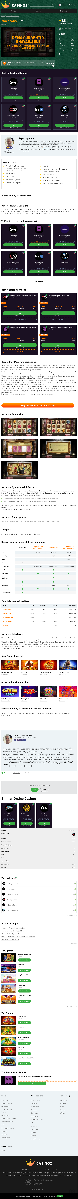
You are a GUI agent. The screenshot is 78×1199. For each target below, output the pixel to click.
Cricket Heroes (7, 621)
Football (5, 625)
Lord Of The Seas (8, 617)
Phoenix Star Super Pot (24, 995)
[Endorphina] (73, 834)
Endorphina (4, 674)
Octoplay (20, 1060)
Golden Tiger (21, 985)
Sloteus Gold (7, 609)
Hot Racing (21, 964)
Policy (62, 1107)
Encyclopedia (5, 1138)
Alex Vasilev (16, 773)
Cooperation (63, 1100)
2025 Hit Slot (7, 613)
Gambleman (21, 1027)
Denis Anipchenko (10, 151)
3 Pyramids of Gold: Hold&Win (68, 547)
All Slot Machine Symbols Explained (12, 934)
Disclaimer (63, 1103)
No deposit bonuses (7, 1128)
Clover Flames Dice (23, 1037)
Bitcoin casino (35, 1107)
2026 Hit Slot (21, 1047)
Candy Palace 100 (23, 974)
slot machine (45, 148)
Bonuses (63, 11)
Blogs (3, 1151)
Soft (32, 1123)
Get (20, 313)
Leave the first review (65, 23)
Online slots (5, 1115)
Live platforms (35, 1139)
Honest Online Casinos (8, 1118)
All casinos (39, 281)
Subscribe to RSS (39, 1189)
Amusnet (20, 956)
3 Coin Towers (22, 1016)
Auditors (33, 1132)
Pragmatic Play (5, 701)
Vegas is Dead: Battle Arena (38, 547)
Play (13, 98)
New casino (5, 1100)
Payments (34, 1103)
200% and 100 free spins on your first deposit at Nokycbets (35, 1076)
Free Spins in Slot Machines (10, 939)
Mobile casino (35, 1110)
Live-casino (34, 1113)
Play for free (25, 960)
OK (60, 1196)
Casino (14, 11)
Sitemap (33, 1136)
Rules (3, 1125)
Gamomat (62, 701)
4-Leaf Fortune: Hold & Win (26, 1058)
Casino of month (36, 1100)
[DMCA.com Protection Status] (38, 1184)
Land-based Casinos (37, 1119)
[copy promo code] (41, 94)
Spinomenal (43, 701)
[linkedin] (15, 740)
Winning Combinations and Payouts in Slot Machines (18, 937)
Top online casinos (7, 1122)
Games (38, 11)
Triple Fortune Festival (24, 954)
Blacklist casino (6, 1103)
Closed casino (5, 1107)
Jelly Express (53, 547)
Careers (62, 1110)
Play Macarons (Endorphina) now (38, 405)
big (3, 303)
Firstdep (44, 303)
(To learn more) (51, 1196)
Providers (4, 1134)
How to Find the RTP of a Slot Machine (14, 931)
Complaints (34, 1116)
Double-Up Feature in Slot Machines (13, 928)
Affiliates (62, 1113)
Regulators (34, 1129)
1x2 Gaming (24, 701)
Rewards (4, 1131)
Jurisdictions (35, 1126)
